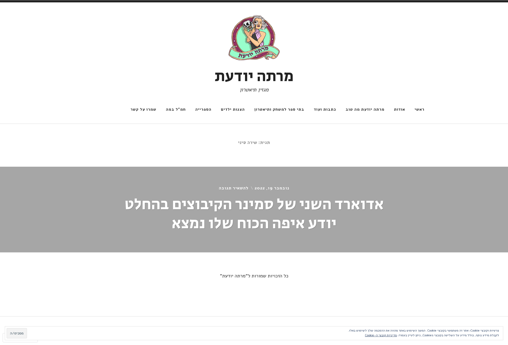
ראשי (419, 109)
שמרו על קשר (143, 109)
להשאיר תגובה (233, 188)
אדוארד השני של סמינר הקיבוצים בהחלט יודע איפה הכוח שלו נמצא (254, 214)
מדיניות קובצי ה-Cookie (381, 335)
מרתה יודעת (254, 76)
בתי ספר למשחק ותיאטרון (279, 109)
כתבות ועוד (325, 109)
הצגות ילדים (233, 109)
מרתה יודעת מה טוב (365, 109)
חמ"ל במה (176, 109)
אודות (399, 109)
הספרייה (203, 109)
